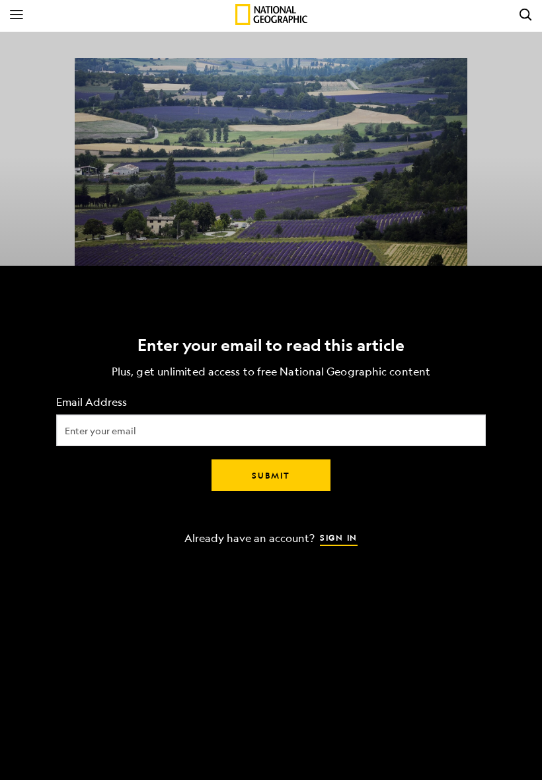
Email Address (91, 402)
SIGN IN (339, 537)
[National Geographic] (271, 14)
